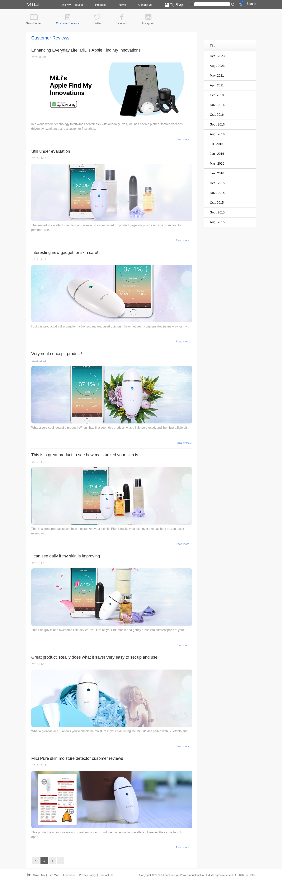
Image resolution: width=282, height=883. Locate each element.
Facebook (122, 23)
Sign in (251, 3)
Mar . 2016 (217, 163)
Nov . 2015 (217, 192)
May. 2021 (217, 75)
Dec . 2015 (217, 183)
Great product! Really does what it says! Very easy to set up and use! (95, 657)
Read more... (184, 139)
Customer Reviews (67, 23)
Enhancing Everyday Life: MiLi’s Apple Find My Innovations (86, 50)
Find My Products (72, 4)
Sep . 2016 (217, 124)
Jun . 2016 (217, 153)
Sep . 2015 (217, 212)
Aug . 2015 (217, 222)
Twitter (97, 23)
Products (100, 4)
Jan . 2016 (217, 173)
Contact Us (145, 4)
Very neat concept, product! (56, 353)
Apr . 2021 (217, 85)
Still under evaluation (50, 151)
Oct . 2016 (217, 114)
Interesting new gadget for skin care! (64, 252)
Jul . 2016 (216, 144)
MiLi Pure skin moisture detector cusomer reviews (77, 758)
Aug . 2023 (217, 65)
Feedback (69, 874)
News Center (34, 23)
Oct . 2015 (217, 202)
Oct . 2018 (217, 95)
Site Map (54, 874)
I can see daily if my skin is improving (65, 556)
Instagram (148, 23)
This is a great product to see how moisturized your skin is (84, 454)
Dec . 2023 (217, 56)
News (122, 4)
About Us (38, 874)
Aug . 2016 (217, 134)
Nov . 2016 (217, 105)
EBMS (252, 874)
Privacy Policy (87, 874)
